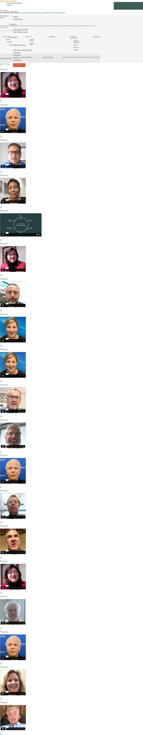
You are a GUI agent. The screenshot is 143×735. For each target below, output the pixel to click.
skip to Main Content (8, 1)
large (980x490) (27, 13)
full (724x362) (15, 13)
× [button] (0, 66)
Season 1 (75, 44)
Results (29, 36)
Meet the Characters (76, 41)
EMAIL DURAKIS (27, 57)
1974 (5, 26)
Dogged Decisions (74, 37)
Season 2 (76, 47)
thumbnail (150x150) (57, 13)
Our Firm (6, 36)
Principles (9, 41)
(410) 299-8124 (47, 57)
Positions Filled (32, 43)
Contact (96, 36)
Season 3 (75, 49)
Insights (52, 36)
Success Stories (32, 39)
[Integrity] (4, 69)
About (8, 39)
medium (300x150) (42, 13)
